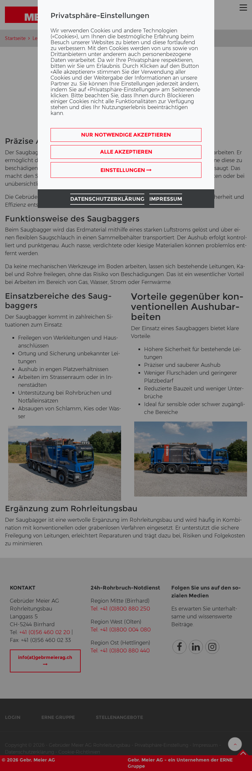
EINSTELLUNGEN (123, 170)
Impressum (165, 199)
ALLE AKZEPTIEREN (126, 152)
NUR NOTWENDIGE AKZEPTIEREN (126, 135)
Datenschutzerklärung (107, 199)
